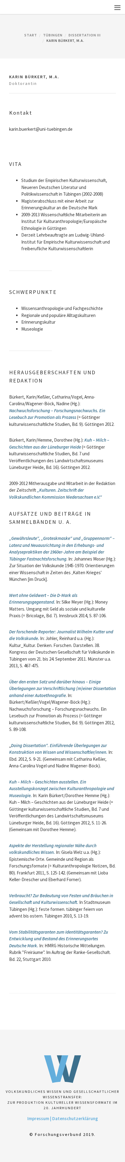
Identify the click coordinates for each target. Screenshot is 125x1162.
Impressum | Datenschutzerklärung (62, 1118)
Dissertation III (85, 35)
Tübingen (52, 35)
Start (30, 35)
